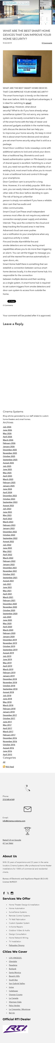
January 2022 (9, 564)
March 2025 (8, 479)
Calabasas (13, 991)
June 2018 (7, 699)
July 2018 (7, 695)
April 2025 (7, 476)
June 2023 (7, 512)
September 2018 (10, 689)
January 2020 (9, 637)
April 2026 (7, 437)
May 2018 (7, 702)
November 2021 (10, 571)
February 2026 (9, 443)
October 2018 (9, 686)
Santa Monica (15, 972)
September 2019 (10, 650)
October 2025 (9, 456)
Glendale (13, 961)
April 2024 (7, 492)
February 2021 (9, 600)
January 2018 (9, 712)
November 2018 (10, 682)
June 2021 (7, 587)
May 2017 (7, 725)
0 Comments (47, 43)
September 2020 (10, 614)
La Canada (13, 998)
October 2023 (9, 499)
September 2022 (10, 538)
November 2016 (10, 741)
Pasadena (13, 965)
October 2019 (9, 646)
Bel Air (12, 1013)
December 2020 (10, 604)
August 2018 (8, 692)
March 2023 (8, 522)
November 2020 (10, 607)
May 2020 (7, 623)
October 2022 (9, 535)
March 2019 (8, 669)
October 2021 (9, 574)
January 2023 (9, 528)
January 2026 (9, 446)
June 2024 (7, 489)
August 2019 (8, 653)
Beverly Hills (14, 976)
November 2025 (10, 453)
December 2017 (10, 715)
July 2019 (7, 656)
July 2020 (7, 617)
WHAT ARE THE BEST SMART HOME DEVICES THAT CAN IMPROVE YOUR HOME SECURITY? (27, 34)
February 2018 (9, 709)
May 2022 (7, 551)
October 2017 (9, 718)
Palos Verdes (14, 1005)
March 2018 (8, 705)
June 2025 (7, 469)
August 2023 (8, 505)
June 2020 (7, 620)
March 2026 (8, 440)
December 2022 (10, 532)
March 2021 (8, 597)
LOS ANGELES (15, 958)
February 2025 (9, 482)
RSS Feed (10, 767)
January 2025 (9, 486)
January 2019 (9, 676)
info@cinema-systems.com (14, 821)
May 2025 (7, 473)
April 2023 (7, 519)
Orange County (15, 995)
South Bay (13, 980)
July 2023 (7, 509)
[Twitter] (8, 893)
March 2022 (8, 558)
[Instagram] (12, 893)
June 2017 (7, 722)
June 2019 (7, 659)
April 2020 (7, 627)
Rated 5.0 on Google (12, 840)
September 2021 (10, 578)
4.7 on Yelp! (8, 843)
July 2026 (7, 427)
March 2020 (8, 630)
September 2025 (10, 460)
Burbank (12, 969)
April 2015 (7, 754)
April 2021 (7, 594)
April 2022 (7, 555)
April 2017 (7, 728)
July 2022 (7, 545)
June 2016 (7, 751)
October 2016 (9, 745)
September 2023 (10, 502)
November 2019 (10, 643)
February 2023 (9, 525)
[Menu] (50, 3)
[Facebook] (4, 893)
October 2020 (9, 610)
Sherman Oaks (15, 1002)
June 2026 (7, 430)
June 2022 (7, 548)
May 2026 (7, 433)
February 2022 (9, 561)
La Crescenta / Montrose (19, 1009)
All (4, 762)
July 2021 (7, 584)
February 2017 (9, 735)
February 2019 (9, 672)
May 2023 (7, 515)
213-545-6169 (8, 799)
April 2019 (7, 666)
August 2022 (8, 541)
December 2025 (10, 450)
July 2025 (7, 466)
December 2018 (10, 679)
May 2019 (7, 663)
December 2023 (10, 496)
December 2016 (10, 738)
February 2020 (9, 633)
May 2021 (7, 591)
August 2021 (8, 581)
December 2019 (10, 640)
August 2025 (8, 463)
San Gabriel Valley (17, 983)
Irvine (11, 987)
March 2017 (8, 731)
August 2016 (8, 748)
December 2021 (10, 568)
